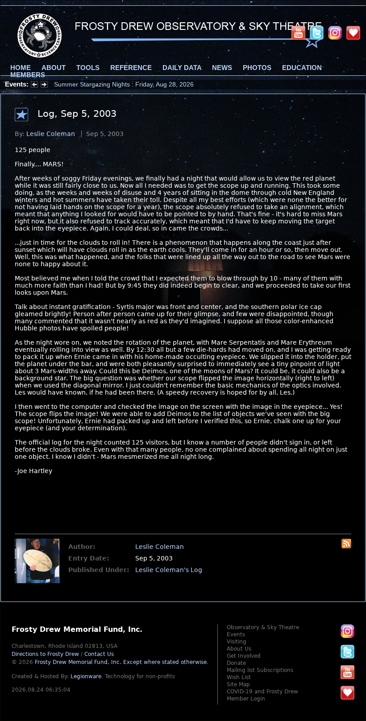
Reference (131, 67)
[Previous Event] (34, 85)
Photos (257, 67)
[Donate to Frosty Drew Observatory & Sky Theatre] (347, 692)
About (54, 67)
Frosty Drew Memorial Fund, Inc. (121, 662)
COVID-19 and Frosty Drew (262, 691)
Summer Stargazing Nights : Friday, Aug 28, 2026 (124, 84)
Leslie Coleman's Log (168, 569)
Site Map (238, 684)
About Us (239, 649)
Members (27, 74)
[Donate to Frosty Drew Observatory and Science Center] (353, 32)
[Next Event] (44, 85)
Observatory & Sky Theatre (263, 627)
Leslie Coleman (50, 133)
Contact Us (99, 654)
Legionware (86, 676)
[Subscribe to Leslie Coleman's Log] (346, 546)
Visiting (236, 642)
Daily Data (181, 67)
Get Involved (244, 656)
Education (302, 67)
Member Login (246, 699)
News (222, 67)
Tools (88, 67)
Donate (236, 663)
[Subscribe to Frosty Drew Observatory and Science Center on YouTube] (298, 32)
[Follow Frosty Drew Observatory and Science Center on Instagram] (335, 32)
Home (20, 67)
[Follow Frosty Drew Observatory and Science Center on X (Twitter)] (317, 32)
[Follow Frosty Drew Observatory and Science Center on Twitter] (347, 651)
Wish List (239, 677)
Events (236, 634)
